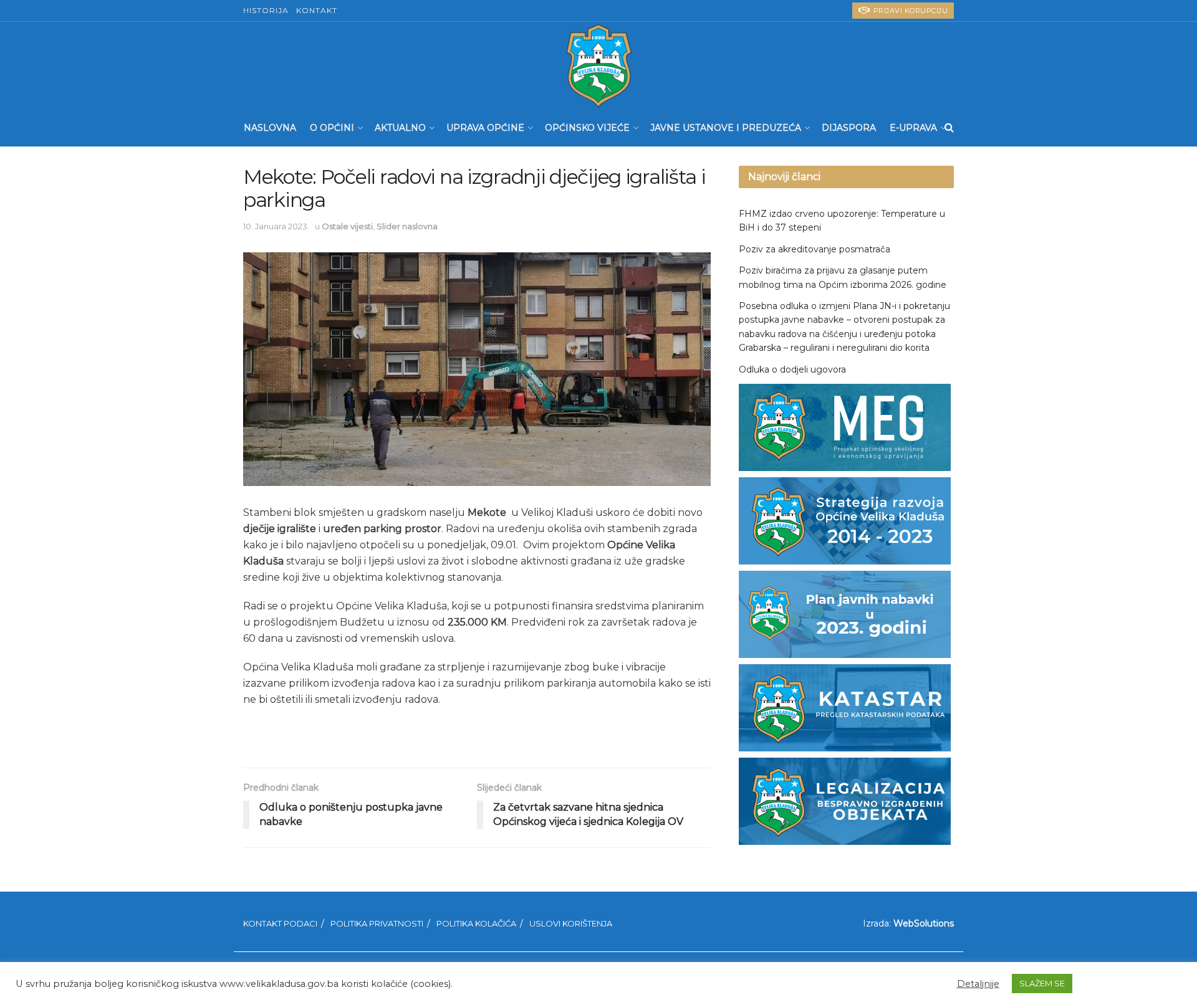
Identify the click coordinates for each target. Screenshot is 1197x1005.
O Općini (332, 127)
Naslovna (270, 127)
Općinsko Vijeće (587, 127)
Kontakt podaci (280, 923)
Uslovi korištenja (570, 923)
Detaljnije (978, 983)
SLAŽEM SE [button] (1042, 983)
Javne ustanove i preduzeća (725, 127)
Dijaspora (849, 127)
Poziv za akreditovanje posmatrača (814, 249)
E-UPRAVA (913, 127)
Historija (266, 10)
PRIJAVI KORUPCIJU (909, 10)
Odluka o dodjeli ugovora (792, 369)
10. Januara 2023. (276, 226)
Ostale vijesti (347, 226)
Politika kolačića (476, 923)
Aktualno (400, 127)
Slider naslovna (407, 226)
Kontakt (316, 10)
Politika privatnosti (376, 923)
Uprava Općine (485, 127)
